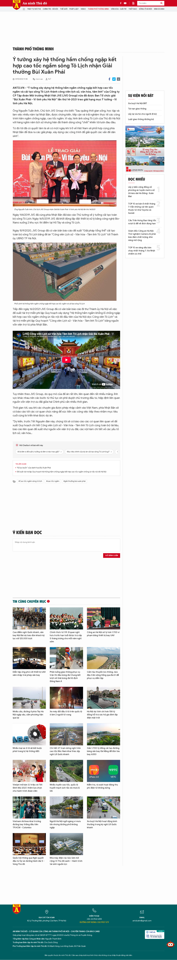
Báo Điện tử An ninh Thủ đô (16, 5)
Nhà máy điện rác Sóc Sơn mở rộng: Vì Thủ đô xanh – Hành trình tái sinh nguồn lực (66, 861)
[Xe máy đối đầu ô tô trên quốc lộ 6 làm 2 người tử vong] (66, 698)
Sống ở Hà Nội (145, 9)
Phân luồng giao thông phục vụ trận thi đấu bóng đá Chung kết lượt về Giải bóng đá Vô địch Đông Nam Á (65, 677)
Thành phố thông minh (98, 9)
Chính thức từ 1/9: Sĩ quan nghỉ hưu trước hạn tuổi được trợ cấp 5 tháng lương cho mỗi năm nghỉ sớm (66, 637)
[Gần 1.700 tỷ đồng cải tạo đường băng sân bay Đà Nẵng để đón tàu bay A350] (103, 734)
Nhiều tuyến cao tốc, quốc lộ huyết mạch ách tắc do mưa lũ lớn (65, 787)
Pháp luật (74, 9)
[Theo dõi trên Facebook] (121, 3)
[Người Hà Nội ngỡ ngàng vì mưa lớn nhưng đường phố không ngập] (66, 807)
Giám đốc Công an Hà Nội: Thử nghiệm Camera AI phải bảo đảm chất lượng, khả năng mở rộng (142, 236)
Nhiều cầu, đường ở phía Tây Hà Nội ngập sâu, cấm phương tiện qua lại (28, 714)
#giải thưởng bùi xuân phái (74, 481)
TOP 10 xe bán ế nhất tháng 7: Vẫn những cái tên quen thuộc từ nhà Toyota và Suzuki (141, 208)
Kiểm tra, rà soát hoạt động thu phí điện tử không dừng (102, 786)
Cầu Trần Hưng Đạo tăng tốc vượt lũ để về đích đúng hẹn (142, 222)
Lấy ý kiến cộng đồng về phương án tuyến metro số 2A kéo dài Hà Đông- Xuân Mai (141, 192)
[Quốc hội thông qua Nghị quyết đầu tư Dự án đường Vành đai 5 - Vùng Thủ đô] (29, 844)
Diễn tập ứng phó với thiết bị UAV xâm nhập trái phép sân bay (29, 673)
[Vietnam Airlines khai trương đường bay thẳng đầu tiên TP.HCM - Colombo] (29, 807)
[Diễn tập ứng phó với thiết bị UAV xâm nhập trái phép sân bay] (29, 658)
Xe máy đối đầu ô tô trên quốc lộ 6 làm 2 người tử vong (66, 713)
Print (118, 79)
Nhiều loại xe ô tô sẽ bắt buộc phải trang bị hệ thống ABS (27, 750)
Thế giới (63, 9)
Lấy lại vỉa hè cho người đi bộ (142, 114)
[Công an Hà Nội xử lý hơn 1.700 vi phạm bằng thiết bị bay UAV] (103, 618)
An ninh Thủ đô (35, 3)
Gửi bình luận (111, 555)
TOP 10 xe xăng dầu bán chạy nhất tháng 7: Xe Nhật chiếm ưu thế (141, 250)
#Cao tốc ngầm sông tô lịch (30, 481)
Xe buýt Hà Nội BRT (137, 103)
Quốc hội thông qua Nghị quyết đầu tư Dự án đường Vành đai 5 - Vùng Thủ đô (28, 861)
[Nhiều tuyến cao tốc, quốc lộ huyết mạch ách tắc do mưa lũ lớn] (66, 771)
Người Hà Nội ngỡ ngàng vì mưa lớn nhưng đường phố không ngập (65, 824)
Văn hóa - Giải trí (118, 9)
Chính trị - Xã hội (50, 9)
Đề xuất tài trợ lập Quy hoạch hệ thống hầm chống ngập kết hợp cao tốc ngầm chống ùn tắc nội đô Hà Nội (61, 472)
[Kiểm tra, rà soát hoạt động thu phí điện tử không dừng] (103, 771)
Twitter (114, 79)
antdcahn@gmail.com (142, 921)
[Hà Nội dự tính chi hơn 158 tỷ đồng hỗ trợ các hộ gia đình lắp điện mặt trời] (103, 698)
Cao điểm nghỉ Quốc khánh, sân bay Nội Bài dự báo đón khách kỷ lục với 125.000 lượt (29, 635)
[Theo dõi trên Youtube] (125, 3)
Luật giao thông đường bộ (141, 119)
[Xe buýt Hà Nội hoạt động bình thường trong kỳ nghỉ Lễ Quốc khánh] (103, 807)
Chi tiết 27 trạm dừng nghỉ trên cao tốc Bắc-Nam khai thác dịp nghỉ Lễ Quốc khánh (65, 751)
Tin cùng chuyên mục (29, 601)
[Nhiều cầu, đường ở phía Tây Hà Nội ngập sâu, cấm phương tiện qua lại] (29, 698)
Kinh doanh (159, 9)
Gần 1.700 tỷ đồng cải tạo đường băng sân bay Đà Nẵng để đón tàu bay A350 (103, 751)
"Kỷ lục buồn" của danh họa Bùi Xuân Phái (34, 468)
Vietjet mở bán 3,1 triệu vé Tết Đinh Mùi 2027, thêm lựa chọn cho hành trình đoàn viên (27, 787)
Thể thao (133, 9)
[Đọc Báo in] (134, 3)
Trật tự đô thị (34, 9)
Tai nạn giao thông (137, 108)
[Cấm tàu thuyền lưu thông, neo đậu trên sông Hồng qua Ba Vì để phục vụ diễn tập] (103, 658)
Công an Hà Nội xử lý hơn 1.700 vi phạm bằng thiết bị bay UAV (103, 634)
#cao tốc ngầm (52, 481)
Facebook (109, 79)
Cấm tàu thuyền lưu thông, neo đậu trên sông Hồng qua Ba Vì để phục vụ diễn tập (103, 675)
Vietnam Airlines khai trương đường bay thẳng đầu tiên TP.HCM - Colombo (27, 824)
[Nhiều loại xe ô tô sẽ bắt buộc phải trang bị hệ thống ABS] (29, 734)
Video (83, 9)
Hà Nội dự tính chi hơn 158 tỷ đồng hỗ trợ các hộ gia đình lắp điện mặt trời (102, 714)
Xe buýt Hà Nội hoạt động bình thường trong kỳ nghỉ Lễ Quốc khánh (102, 824)
